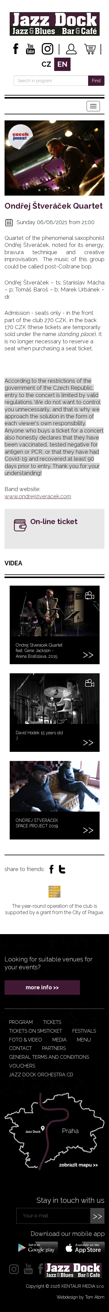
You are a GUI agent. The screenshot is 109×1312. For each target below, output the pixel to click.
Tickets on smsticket (35, 1031)
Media (59, 1040)
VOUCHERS (22, 1066)
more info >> (42, 987)
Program (21, 1022)
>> (97, 1215)
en (62, 64)
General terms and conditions (49, 1057)
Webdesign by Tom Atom (80, 1297)
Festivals (84, 1031)
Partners (54, 1048)
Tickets (52, 1022)
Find (96, 80)
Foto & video (25, 1040)
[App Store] (83, 1247)
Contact (20, 1048)
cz (46, 64)
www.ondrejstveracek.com (38, 496)
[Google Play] (37, 1247)
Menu (84, 1040)
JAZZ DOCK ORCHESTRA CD (41, 1075)
